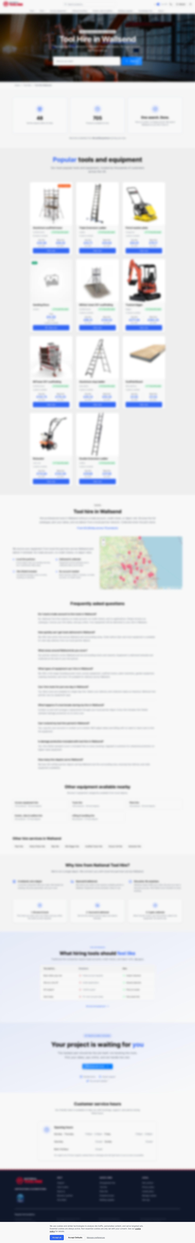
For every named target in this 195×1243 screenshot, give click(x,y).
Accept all (56, 1237)
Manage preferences (96, 1237)
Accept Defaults (75, 1237)
